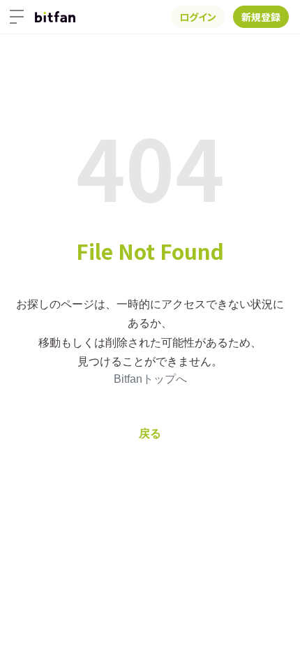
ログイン (197, 17)
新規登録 (260, 17)
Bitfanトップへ (150, 379)
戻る (150, 433)
